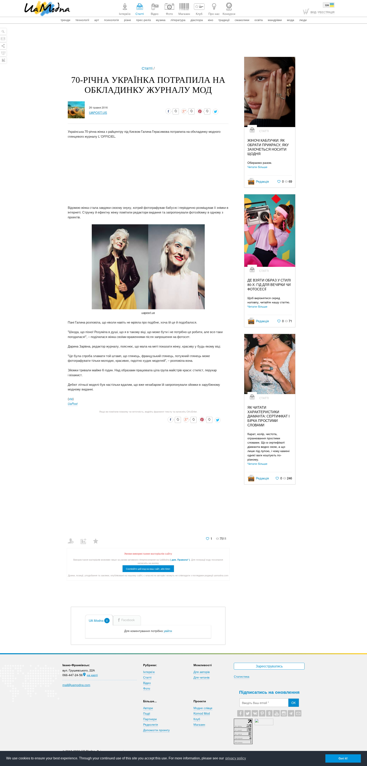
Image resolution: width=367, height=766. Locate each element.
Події (146, 713)
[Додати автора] (72, 538)
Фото (146, 688)
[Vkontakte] (255, 713)
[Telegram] (291, 713)
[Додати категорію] (85, 538)
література (178, 20)
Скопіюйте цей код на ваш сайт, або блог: (148, 568)
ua (327, 5)
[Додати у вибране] (97, 538)
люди (303, 20)
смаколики (242, 20)
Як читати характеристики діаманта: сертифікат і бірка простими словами (268, 416)
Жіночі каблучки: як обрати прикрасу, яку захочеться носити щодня (268, 147)
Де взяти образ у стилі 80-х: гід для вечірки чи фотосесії (269, 284)
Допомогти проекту (156, 730)
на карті (92, 675)
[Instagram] (284, 713)
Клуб (196, 719)
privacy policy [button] (235, 758)
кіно (210, 20)
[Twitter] (247, 713)
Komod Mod (201, 713)
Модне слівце (202, 708)
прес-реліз (143, 20)
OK (293, 703)
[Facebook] (240, 713)
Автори (148, 708)
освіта (258, 20)
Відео (147, 683)
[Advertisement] (183, 45)
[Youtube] (276, 713)
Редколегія (150, 724)
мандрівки (275, 20)
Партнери (150, 719)
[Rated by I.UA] (264, 724)
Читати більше (257, 167)
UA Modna (98, 620)
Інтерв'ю (149, 672)
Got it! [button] (343, 758)
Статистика (241, 676)
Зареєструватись (269, 666)
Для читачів (201, 677)
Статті (148, 68)
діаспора (197, 20)
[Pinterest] (262, 713)
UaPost (73, 403)
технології (82, 20)
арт (96, 20)
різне (127, 20)
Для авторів (201, 672)
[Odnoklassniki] (269, 713)
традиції (224, 20)
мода (290, 20)
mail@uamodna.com (76, 685)
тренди (65, 20)
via (71, 399)
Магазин (199, 724)
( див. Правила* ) (180, 559)
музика (160, 20)
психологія (111, 20)
